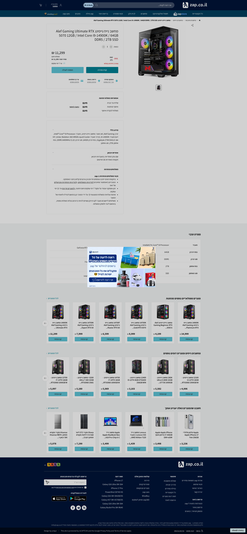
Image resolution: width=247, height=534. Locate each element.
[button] (153, 248)
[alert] (123, 267)
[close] (153, 248)
